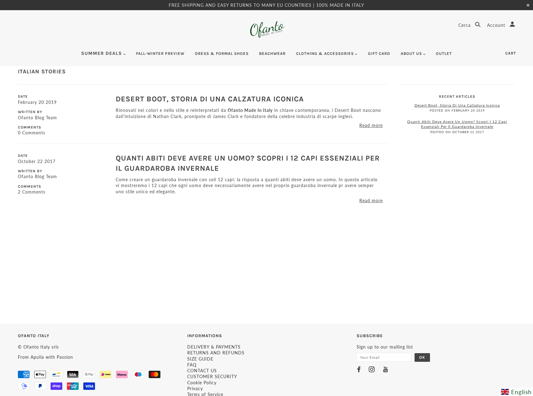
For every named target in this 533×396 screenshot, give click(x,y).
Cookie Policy (202, 382)
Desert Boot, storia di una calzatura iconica (210, 99)
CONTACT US (202, 370)
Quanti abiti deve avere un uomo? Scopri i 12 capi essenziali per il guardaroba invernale (457, 124)
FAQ (191, 364)
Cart (510, 53)
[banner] (267, 29)
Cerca (465, 25)
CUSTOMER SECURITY (212, 376)
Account (497, 25)
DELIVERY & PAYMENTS (214, 346)
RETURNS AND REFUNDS (216, 352)
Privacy (195, 388)
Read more (371, 125)
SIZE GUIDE (200, 358)
